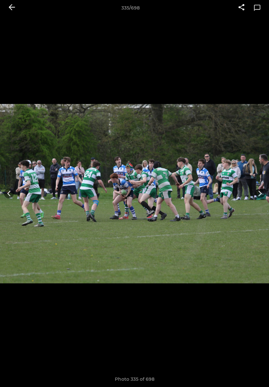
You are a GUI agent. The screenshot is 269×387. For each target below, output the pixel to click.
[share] (241, 7)
